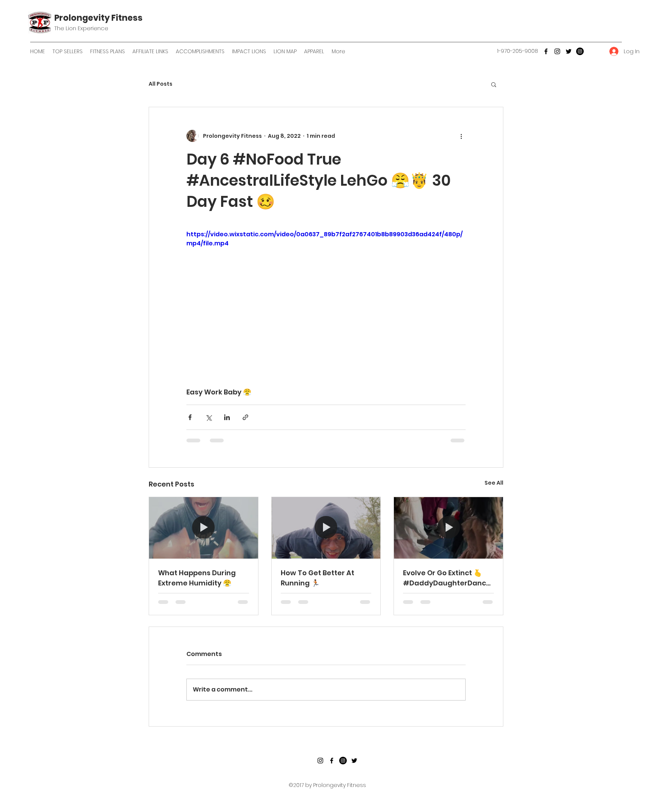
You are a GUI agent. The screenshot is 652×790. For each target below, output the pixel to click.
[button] (493, 84)
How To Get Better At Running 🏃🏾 (317, 578)
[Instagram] (557, 51)
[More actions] (461, 135)
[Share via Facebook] (190, 417)
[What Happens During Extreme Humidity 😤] (203, 527)
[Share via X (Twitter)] (208, 417)
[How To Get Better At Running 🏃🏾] (326, 527)
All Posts (160, 84)
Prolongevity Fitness (98, 18)
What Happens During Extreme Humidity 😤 (197, 578)
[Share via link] (245, 417)
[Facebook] (546, 51)
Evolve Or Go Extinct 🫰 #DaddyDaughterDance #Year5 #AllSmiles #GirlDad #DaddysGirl (447, 578)
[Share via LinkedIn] (227, 417)
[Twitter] (568, 51)
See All (493, 483)
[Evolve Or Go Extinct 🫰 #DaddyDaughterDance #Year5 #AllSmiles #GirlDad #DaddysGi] (448, 527)
